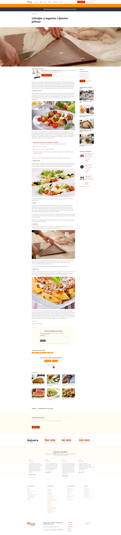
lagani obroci (37, 352)
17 (59, 384)
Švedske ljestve (69, 488)
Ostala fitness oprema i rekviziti (51, 511)
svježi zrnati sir (49, 163)
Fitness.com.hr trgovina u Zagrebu (89, 497)
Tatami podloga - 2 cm (89, 153)
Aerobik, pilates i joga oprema (51, 507)
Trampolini (68, 493)
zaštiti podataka (59, 529)
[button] (93, 468)
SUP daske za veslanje (70, 499)
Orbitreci (48, 503)
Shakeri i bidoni (69, 490)
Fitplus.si (69, 530)
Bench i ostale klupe (50, 497)
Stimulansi (28, 499)
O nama (69, 528)
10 (74, 384)
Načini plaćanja (86, 488)
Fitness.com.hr (29, 2)
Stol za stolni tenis (69, 497)
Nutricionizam (36, 5)
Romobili (68, 494)
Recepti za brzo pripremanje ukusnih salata (52, 399)
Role (67, 498)
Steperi (48, 506)
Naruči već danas (46, 75)
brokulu (65, 260)
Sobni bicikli (49, 502)
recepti (52, 352)
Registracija (35, 427)
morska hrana (44, 352)
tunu (38, 163)
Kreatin (28, 489)
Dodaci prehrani (51, 5)
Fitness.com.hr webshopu (40, 146)
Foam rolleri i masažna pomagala (52, 499)
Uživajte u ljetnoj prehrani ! (37, 398)
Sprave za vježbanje (50, 498)
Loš (55, 360)
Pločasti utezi (49, 490)
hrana (33, 352)
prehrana (48, 352)
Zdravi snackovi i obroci (30, 497)
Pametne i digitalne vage (70, 489)
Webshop (70, 522)
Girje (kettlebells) (49, 489)
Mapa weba (70, 524)
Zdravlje (28, 498)
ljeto (40, 352)
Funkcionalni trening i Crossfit (51, 508)
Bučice (48, 488)
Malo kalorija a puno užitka (37, 384)
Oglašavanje (70, 526)
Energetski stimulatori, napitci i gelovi (32, 494)
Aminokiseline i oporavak (30, 490)
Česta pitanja (86, 490)
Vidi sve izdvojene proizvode (85, 186)
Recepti (57, 5)
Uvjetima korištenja (53, 529)
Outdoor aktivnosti (50, 512)
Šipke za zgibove (49, 494)
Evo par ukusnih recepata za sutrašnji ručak (52, 385)
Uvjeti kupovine (86, 494)
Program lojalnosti (86, 493)
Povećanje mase (29, 493)
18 (44, 384)
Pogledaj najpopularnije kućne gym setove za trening (60, 9)
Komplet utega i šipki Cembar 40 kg (88, 176)
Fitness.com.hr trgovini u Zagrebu (42, 149)
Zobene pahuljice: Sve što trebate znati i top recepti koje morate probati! (86, 130)
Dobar (47, 360)
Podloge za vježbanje (50, 493)
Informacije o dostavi (87, 489)
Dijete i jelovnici (43, 5)
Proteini (28, 488)
